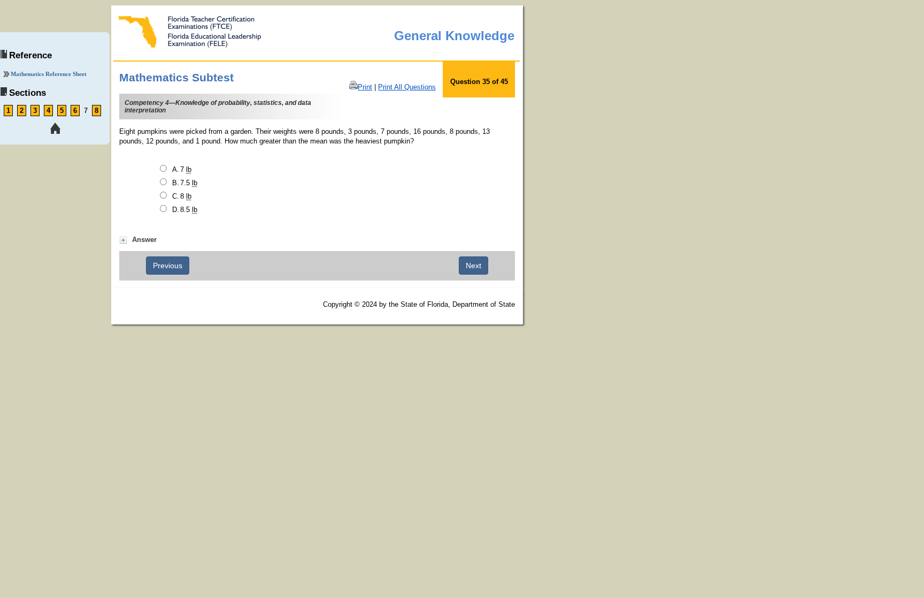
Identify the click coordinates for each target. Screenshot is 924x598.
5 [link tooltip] (62, 111)
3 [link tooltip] (35, 111)
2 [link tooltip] (22, 111)
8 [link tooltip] (96, 111)
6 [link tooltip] (75, 111)
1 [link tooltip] (8, 111)
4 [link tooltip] (48, 111)
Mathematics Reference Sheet (49, 74)
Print (365, 87)
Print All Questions (407, 87)
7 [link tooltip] (86, 111)
